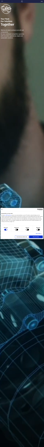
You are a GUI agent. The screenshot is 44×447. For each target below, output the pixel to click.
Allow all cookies (36, 236)
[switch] (16, 230)
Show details (38, 233)
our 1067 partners (7, 215)
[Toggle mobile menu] (2, 1)
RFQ (42, 1)
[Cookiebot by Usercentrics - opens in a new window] (38, 209)
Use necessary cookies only (22, 236)
